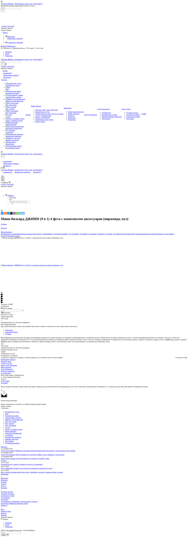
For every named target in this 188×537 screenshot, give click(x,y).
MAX (7, 54)
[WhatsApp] (17, 213)
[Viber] (14, 213)
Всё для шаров (90, 234)
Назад (14, 197)
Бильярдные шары (25, 234)
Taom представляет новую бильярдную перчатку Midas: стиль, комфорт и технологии (32, 455)
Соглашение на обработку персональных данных (19, 501)
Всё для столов (70, 234)
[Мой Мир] (8, 213)
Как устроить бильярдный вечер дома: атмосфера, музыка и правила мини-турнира (32, 472)
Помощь (4, 488)
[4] (94, 300)
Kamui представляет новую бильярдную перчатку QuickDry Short (25, 458)
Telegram (8, 52)
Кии (16, 234)
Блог (2, 509)
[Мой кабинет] (2, 159)
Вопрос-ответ (6, 511)
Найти (4, 535)
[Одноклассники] (5, 213)
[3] (94, 299)
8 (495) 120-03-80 (7, 26)
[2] (94, 297)
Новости (4, 447)
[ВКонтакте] (2, 213)
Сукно (98, 234)
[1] (94, 295)
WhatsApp (9, 56)
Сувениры (138, 234)
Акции (3, 484)
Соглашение (5, 498)
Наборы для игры (163, 234)
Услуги (3, 486)
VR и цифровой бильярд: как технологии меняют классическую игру (27, 468)
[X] (11, 213)
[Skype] (20, 213)
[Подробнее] (1, 390)
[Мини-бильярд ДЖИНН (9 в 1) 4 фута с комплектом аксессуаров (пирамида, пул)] (32, 265)
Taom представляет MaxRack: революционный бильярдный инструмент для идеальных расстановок (38, 451)
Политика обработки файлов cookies (14, 503)
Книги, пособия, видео (109, 234)
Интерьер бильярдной (126, 234)
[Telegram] (23, 213)
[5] (94, 302)
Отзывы (8, 334)
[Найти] (2, 10)
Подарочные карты (12, 236)
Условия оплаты (7, 492)
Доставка (4, 383)
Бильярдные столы (8, 234)
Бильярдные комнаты (149, 234)
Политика (4, 500)
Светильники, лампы (39, 234)
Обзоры (4, 515)
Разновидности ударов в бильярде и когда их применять (22, 464)
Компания (4, 474)
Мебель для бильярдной (56, 234)
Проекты (4, 480)
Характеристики (11, 332)
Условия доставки (7, 494)
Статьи (3, 460)
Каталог (4, 482)
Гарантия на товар (7, 496)
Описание (9, 330)
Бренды (4, 513)
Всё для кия (80, 234)
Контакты (4, 478)
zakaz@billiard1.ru (9, 46)
